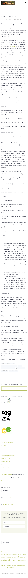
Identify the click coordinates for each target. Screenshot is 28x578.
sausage (18, 565)
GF (24, 557)
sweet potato (3, 568)
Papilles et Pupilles (5, 468)
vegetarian (10, 568)
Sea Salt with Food (5, 471)
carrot (19, 552)
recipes (8, 565)
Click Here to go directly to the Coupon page (13, 388)
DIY (12, 557)
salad (13, 565)
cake (13, 552)
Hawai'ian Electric (5, 458)
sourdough (23, 565)
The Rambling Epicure (6, 474)
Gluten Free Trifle (8, 17)
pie (14, 563)
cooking (15, 366)
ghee (2, 560)
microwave (11, 563)
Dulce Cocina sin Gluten (7, 449)
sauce (15, 565)
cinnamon (10, 554)
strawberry (11, 370)
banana (7, 552)
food (7, 368)
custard (19, 366)
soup (20, 565)
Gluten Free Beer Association (8, 452)
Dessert (3, 363)
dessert (3, 368)
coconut (14, 554)
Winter (13, 363)
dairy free (5, 557)
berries (3, 366)
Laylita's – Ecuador (5, 461)
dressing (15, 557)
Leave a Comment (17, 19)
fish (17, 557)
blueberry (9, 552)
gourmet (18, 368)
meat (8, 563)
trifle (16, 370)
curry (25, 554)
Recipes (8, 363)
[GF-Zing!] (8, 3)
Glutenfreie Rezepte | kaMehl (8, 455)
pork (16, 563)
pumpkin (21, 563)
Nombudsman (4, 465)
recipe (23, 368)
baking (3, 552)
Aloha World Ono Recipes (7, 442)
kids (25, 560)
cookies (17, 554)
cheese (21, 552)
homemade (21, 560)
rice (10, 565)
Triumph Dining (5, 481)
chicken (3, 554)
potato (18, 562)
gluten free (12, 368)
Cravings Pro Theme (22, 573)
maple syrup (4, 563)
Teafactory (12, 47)
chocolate (7, 554)
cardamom (9, 366)
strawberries (5, 370)
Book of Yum (4, 446)
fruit (22, 557)
